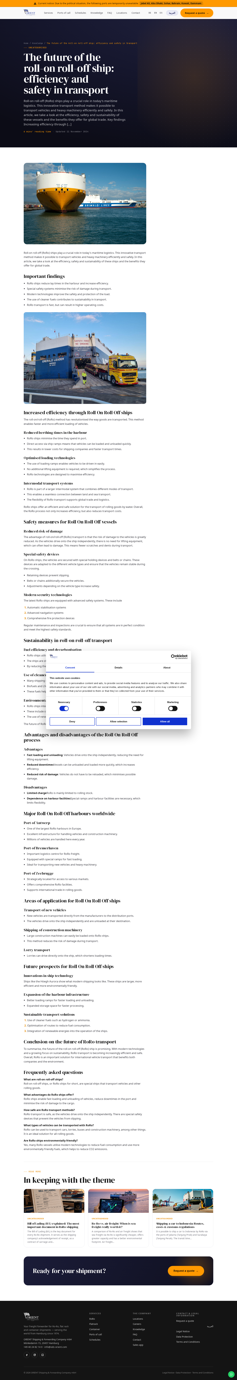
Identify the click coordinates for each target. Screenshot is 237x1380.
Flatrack (93, 1323)
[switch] (100, 708)
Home (26, 43)
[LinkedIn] (43, 1355)
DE (150, 12)
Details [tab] (119, 667)
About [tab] (166, 667)
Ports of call (63, 12)
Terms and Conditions (188, 1341)
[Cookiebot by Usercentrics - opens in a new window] (173, 656)
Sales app (138, 1344)
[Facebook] (27, 1355)
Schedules (80, 12)
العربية (172, 12)
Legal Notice (183, 1331)
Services (48, 12)
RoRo (92, 1318)
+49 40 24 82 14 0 (33, 1346)
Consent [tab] (70, 667)
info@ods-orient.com (55, 1346)
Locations (121, 12)
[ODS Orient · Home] (30, 13)
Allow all (165, 721)
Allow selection (118, 721)
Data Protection (184, 1336)
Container (94, 1329)
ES (161, 12)
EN (155, 12)
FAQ (109, 12)
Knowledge (97, 12)
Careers (137, 1323)
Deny (72, 721)
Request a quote (197, 12)
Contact (136, 12)
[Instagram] (35, 1355)
